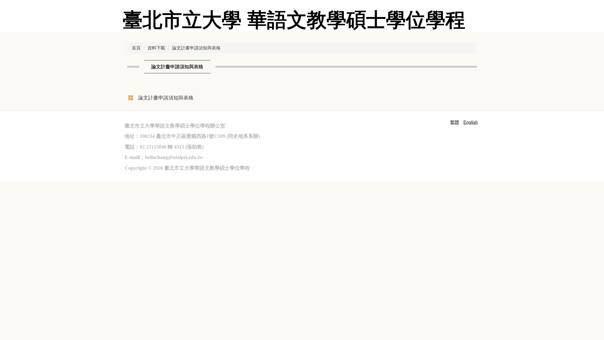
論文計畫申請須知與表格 (196, 47)
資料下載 (156, 47)
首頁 (136, 47)
